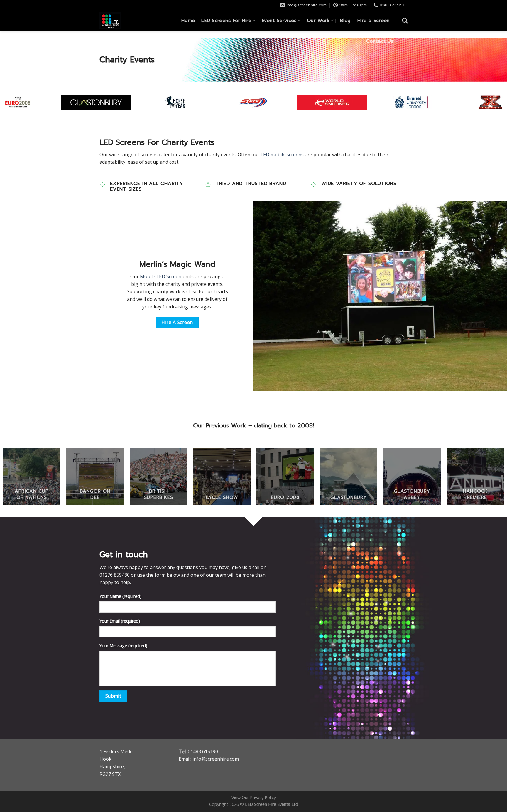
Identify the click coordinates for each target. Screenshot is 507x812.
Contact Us (379, 41)
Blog (345, 20)
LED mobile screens (282, 154)
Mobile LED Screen (160, 276)
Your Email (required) (119, 621)
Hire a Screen (373, 20)
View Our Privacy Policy (253, 797)
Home (188, 20)
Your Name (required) (120, 596)
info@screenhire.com (215, 759)
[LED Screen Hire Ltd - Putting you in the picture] (121, 20)
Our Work (318, 20)
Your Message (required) (123, 645)
